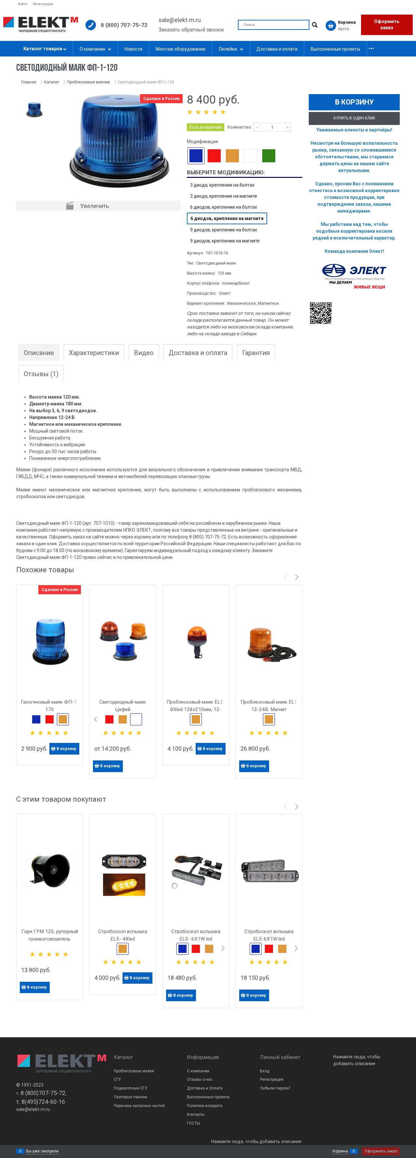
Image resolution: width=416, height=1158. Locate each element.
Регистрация (43, 4)
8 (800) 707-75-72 (124, 25)
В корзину (66, 748)
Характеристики (94, 353)
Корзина (340, 1151)
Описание (39, 353)
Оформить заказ (386, 24)
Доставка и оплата (198, 353)
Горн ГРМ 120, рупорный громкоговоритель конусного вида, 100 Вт (49, 939)
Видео (144, 353)
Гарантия (256, 353)
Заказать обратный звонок (191, 30)
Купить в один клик (354, 118)
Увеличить (94, 206)
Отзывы (41, 374)
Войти (22, 4)
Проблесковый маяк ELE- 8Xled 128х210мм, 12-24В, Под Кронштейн (195, 709)
